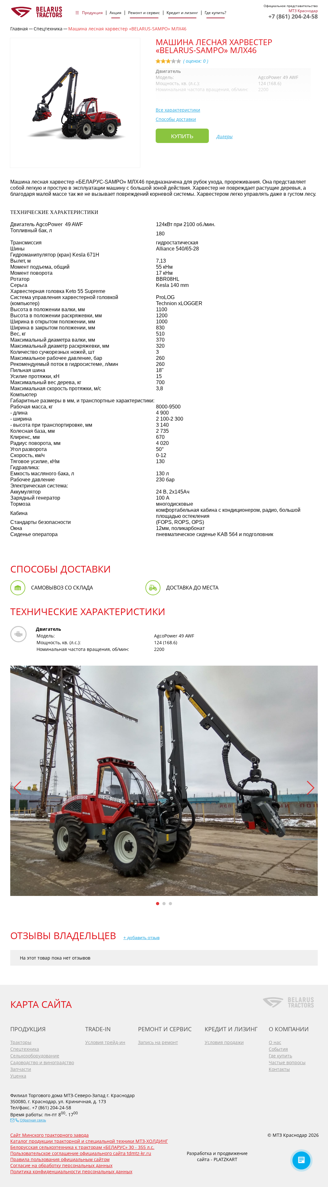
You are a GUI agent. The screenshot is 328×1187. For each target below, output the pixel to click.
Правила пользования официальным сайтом (60, 1159)
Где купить (280, 1056)
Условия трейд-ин (105, 1042)
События (278, 1049)
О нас (275, 1042)
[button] (17, 788)
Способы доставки (176, 119)
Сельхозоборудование (34, 1056)
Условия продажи (224, 1042)
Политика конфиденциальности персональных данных (71, 1171)
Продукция (92, 13)
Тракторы (20, 1042)
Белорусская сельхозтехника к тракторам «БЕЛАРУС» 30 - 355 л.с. (82, 1147)
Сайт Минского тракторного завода (49, 1135)
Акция (115, 13)
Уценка (18, 1076)
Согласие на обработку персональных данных (61, 1165)
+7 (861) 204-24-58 (293, 16)
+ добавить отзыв (141, 937)
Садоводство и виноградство (42, 1062)
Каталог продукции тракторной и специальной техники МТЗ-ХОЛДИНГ (89, 1141)
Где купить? (215, 13)
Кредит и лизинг (182, 13)
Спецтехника (24, 1049)
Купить (182, 136)
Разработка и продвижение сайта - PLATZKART (217, 1156)
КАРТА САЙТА (41, 1004)
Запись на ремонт (158, 1042)
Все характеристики (178, 110)
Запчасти (20, 1069)
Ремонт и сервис (144, 13)
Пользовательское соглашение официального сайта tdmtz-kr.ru (80, 1153)
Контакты (279, 1069)
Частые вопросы (287, 1062)
